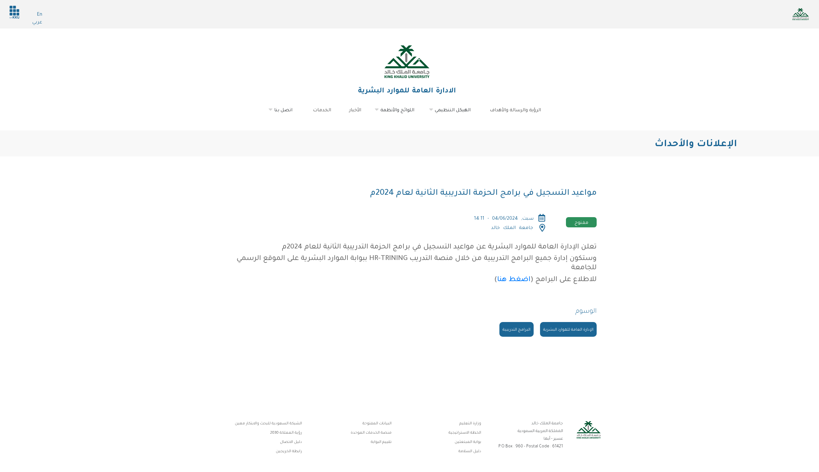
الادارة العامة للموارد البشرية (407, 91)
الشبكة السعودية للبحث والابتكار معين (268, 424)
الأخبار (355, 110)
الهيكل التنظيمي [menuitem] (456, 113)
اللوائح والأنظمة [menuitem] (401, 113)
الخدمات (322, 110)
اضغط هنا (513, 280)
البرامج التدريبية (516, 330)
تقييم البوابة (381, 442)
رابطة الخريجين (289, 452)
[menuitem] (283, 110)
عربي (37, 22)
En (39, 15)
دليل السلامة (469, 452)
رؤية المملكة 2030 (286, 433)
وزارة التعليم (470, 424)
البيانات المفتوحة (377, 424)
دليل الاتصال (291, 442)
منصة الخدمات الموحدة (371, 433)
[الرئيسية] (407, 62)
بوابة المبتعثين (468, 442)
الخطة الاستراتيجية (465, 433)
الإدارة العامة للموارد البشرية (568, 330)
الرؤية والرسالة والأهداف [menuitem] (515, 110)
